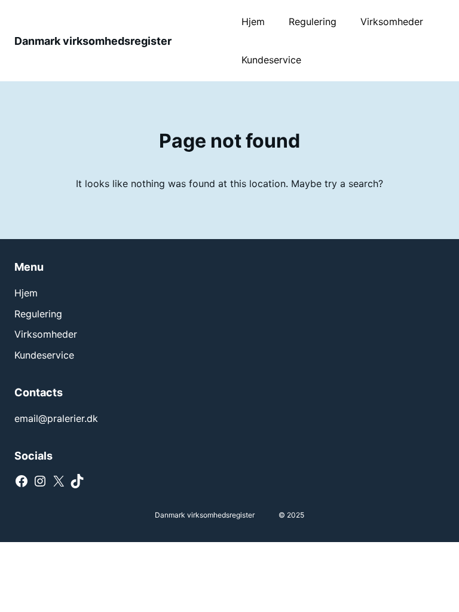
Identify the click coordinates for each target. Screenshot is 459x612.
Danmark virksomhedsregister (93, 41)
